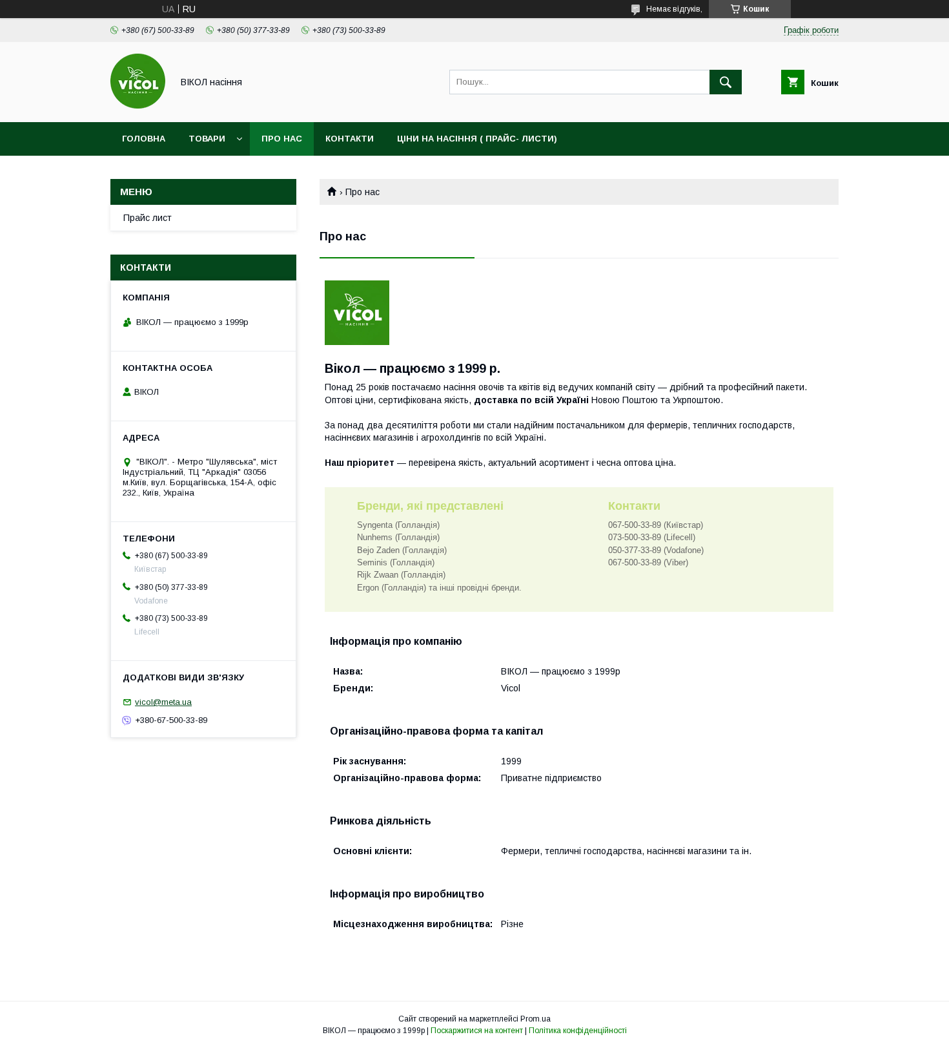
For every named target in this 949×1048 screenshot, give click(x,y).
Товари (207, 138)
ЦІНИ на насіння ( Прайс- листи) (477, 138)
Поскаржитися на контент (477, 1030)
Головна (143, 138)
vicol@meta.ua (163, 702)
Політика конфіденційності (578, 1030)
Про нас (281, 138)
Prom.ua (535, 1018)
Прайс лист (147, 218)
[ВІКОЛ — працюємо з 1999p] (137, 105)
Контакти (349, 138)
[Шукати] (725, 82)
